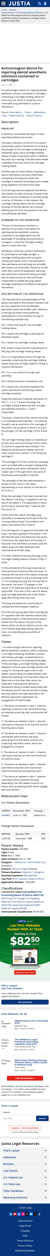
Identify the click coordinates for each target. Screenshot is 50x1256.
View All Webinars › (25, 1078)
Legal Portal (25, 1226)
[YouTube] (15, 1214)
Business (8, 1164)
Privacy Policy (25, 1246)
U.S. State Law (11, 1184)
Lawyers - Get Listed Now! (25, 1127)
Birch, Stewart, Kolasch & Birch (28, 878)
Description (16, 112)
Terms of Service (25, 1241)
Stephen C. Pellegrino (33, 872)
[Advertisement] (25, 43)
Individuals (9, 1157)
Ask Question (25, 1002)
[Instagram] (23, 1214)
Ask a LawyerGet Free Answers (12, 987)
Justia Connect (25, 1221)
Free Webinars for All (14, 1014)
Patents (12, 10)
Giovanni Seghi (20, 868)
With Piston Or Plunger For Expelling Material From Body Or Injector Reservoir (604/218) (22, 902)
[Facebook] (19, 1214)
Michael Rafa (30, 875)
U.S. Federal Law (13, 1177)
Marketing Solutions (15, 1197)
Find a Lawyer (9, 1105)
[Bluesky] (31, 1214)
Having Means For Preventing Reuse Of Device (22, 12)
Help (25, 1236)
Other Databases (13, 1190)
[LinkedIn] (11, 1214)
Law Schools (10, 1170)
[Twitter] (35, 1214)
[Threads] (27, 1214)
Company (25, 1231)
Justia (4, 10)
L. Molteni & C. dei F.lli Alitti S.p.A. (29, 862)
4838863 (6, 815)
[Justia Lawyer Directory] (39, 1214)
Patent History (16, 115)
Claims (27, 112)
